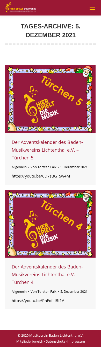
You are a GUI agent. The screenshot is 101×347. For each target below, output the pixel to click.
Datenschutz (55, 341)
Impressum (76, 341)
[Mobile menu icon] (92, 7)
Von (43, 167)
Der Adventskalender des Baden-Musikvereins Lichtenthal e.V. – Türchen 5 (47, 150)
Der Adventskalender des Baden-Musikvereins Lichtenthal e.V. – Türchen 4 (47, 274)
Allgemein (19, 167)
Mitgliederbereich (29, 341)
